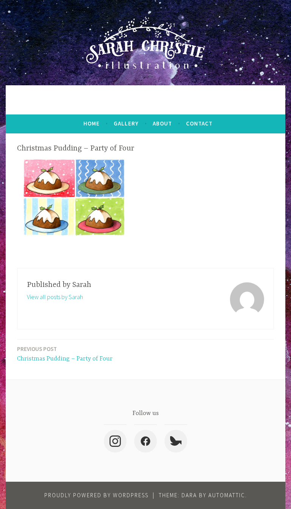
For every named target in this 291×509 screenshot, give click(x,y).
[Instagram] (115, 441)
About (162, 123)
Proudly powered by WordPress (96, 495)
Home (91, 123)
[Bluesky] (175, 441)
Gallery (126, 123)
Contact (199, 123)
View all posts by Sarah (55, 297)
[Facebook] (145, 441)
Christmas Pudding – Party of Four (65, 353)
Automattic (226, 495)
